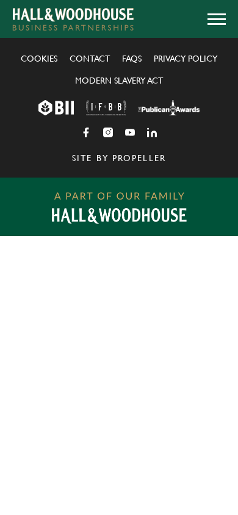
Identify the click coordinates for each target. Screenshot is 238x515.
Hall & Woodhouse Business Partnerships (73, 19)
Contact (90, 58)
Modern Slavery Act (119, 80)
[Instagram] (108, 132)
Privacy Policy (185, 58)
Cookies (39, 58)
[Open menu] (216, 19)
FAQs (132, 58)
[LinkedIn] (152, 132)
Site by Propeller (119, 158)
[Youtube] (130, 132)
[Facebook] (86, 132)
